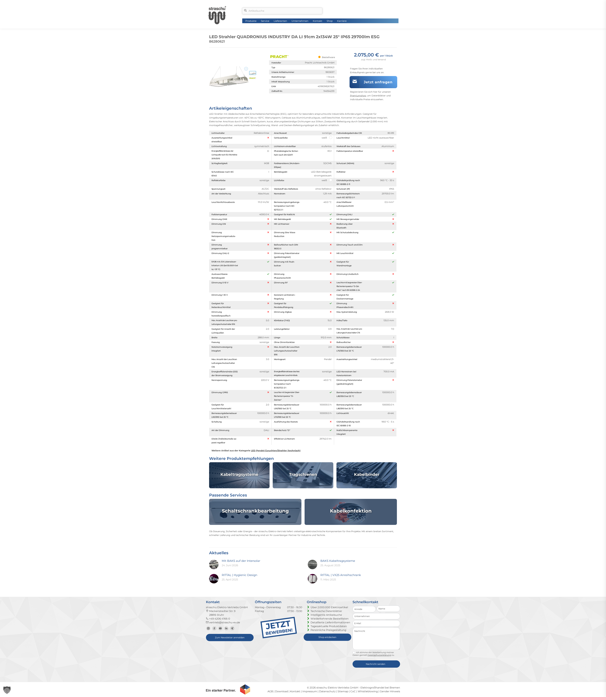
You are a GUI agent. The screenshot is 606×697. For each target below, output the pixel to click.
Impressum (309, 691)
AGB (270, 691)
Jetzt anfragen (378, 82)
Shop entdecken (327, 637)
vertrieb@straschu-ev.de (224, 622)
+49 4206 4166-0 (219, 618)
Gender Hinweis (390, 691)
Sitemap (343, 691)
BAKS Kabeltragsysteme (337, 561)
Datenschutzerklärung (379, 655)
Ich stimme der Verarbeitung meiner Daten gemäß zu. (374, 653)
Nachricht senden (375, 664)
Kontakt (295, 691)
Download (281, 691)
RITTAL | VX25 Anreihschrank (340, 575)
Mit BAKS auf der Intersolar (241, 561)
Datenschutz (327, 691)
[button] (7, 690)
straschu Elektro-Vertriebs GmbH (337, 687)
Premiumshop (358, 95)
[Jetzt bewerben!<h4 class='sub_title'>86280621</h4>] (278, 637)
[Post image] (214, 564)
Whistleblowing (368, 691)
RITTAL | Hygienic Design (239, 575)
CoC (353, 691)
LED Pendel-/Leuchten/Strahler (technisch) (275, 450)
